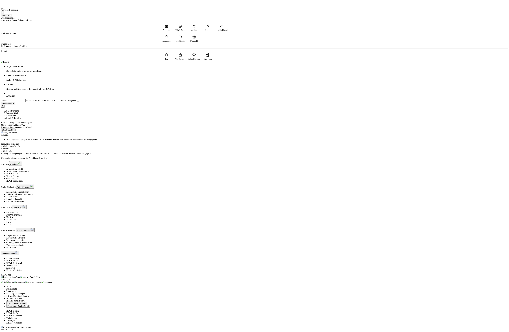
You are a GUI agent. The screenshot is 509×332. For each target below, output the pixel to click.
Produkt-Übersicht (14, 199)
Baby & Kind (12, 113)
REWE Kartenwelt (14, 263)
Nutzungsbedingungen (15, 293)
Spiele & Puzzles (13, 118)
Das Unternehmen (14, 215)
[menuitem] (166, 28)
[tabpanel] (254, 153)
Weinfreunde (11, 265)
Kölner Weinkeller (14, 270)
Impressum (11, 291)
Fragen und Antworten (15, 235)
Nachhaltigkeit (12, 212)
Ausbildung (11, 219)
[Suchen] (78, 101)
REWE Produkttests (14, 181)
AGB (8, 286)
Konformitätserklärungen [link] (16, 303)
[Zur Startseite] (10, 5)
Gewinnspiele (12, 178)
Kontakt (9, 224)
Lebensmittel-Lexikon (15, 238)
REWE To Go (12, 261)
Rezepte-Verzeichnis (14, 240)
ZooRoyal (10, 268)
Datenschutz (11, 289)
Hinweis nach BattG (14, 298)
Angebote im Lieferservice (17, 171)
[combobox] (13, 100)
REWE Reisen (12, 258)
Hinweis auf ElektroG (15, 301)
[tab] (254, 148)
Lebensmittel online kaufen (17, 192)
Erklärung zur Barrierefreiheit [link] (18, 306)
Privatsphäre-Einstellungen (17, 296)
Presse (9, 222)
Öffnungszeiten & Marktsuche (19, 242)
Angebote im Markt (14, 169)
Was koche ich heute (15, 245)
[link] (257, 68)
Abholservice (11, 197)
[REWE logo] (5, 62)
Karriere (9, 217)
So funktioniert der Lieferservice (19, 194)
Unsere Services (13, 176)
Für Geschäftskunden (15, 201)
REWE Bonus (12, 174)
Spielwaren (11, 115)
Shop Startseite (12, 111)
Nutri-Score (11, 247)
